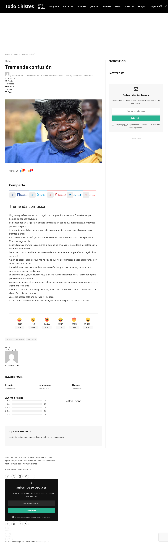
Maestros (129, 6)
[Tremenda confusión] (53, 131)
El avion (76, 385)
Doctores (81, 6)
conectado (33, 437)
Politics (8, 530)
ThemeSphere (43, 541)
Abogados (54, 6)
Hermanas (20, 339)
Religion (142, 6)
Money (8, 533)
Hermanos (31, 339)
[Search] (166, 6)
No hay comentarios (74, 75)
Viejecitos (155, 6)
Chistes (15, 54)
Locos (117, 6)
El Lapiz (9, 385)
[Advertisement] (84, 32)
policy (39, 517)
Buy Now (9, 539)
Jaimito (94, 6)
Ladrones (106, 6)
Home (7, 54)
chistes (9, 339)
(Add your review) (73, 401)
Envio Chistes (41, 6)
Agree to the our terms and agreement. (33, 517)
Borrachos (68, 6)
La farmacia (45, 385)
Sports (8, 536)
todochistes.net (17, 75)
